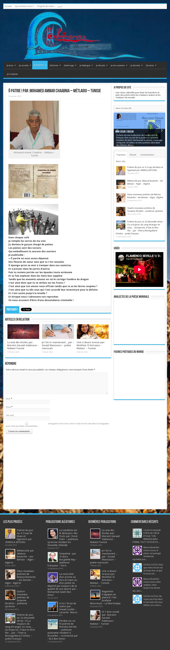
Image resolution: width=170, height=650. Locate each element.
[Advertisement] (139, 454)
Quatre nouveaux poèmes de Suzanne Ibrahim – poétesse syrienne (17, 599)
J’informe (54, 65)
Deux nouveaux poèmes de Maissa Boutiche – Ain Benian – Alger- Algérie (20, 577)
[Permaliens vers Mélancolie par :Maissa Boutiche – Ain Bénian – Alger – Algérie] (120, 184)
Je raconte (24, 65)
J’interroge (69, 65)
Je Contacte (12, 74)
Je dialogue (85, 65)
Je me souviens (118, 65)
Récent (133, 154)
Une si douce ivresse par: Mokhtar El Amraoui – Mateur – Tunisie (91, 345)
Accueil (8, 6)
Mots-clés (120, 161)
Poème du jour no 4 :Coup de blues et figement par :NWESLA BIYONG (19, 536)
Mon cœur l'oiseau (124, 131)
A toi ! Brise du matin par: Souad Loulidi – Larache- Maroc (68, 608)
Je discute (100, 65)
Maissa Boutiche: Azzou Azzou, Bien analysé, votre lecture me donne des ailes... (146, 585)
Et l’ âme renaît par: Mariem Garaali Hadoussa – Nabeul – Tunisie (104, 617)
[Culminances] (85, 35)
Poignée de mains (45, 6)
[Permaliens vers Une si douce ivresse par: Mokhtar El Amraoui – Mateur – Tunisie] (93, 331)
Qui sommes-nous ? (24, 6)
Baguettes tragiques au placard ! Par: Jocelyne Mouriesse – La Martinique (105, 597)
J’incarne (150, 65)
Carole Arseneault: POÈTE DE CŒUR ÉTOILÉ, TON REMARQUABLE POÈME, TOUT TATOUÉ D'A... (146, 536)
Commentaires (147, 154)
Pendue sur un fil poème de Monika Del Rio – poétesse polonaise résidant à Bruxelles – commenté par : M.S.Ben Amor (62, 629)
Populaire (121, 154)
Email (8, 407)
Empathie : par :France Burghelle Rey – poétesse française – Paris (62, 559)
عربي (59, 6)
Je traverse (39, 65)
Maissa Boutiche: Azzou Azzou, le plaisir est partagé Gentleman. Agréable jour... (146, 553)
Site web (10, 415)
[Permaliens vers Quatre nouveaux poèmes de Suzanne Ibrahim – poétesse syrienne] (120, 211)
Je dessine (135, 65)
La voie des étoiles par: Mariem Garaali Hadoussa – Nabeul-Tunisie (23, 345)
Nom (8, 398)
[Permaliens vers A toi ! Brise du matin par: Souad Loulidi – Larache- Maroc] (52, 606)
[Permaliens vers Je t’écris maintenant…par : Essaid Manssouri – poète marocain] (58, 331)
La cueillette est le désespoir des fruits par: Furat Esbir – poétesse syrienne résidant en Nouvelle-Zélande (62, 538)
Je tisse (10, 65)
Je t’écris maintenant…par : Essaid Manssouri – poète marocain (58, 345)
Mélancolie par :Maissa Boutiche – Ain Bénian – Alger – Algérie (20, 556)
